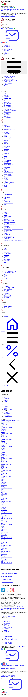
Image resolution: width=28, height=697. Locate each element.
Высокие (6, 213)
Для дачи (6, 278)
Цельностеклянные (9, 237)
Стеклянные (7, 201)
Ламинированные (8, 196)
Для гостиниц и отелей (10, 271)
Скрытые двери (8, 636)
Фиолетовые (7, 161)
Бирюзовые (7, 151)
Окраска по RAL (8, 409)
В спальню (6, 293)
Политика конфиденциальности (9, 9)
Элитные (6, 307)
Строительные (7, 276)
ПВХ (5, 200)
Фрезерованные (8, 236)
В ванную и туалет (9, 287)
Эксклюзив (6, 420)
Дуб (5, 170)
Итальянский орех (8, 172)
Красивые (6, 113)
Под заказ (6, 316)
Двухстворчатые (8, 253)
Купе (5, 248)
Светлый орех (7, 158)
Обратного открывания (10, 257)
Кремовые (6, 149)
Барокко (6, 95)
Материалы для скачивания (8, 668)
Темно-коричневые (9, 164)
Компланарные (8, 216)
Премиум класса (8, 306)
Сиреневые (7, 167)
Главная (6, 385)
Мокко (5, 156)
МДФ (5, 198)
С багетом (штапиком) (10, 222)
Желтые (6, 140)
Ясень (5, 168)
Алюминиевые (8, 194)
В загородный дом (9, 272)
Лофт (5, 99)
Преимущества (8, 627)
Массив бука (7, 413)
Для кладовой (7, 296)
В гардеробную (8, 289)
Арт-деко (6, 96)
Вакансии (6, 628)
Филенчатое (7, 234)
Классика (6, 398)
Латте (5, 154)
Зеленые (6, 144)
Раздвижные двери (9, 638)
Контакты (6, 631)
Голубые (6, 143)
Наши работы (7, 625)
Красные (6, 147)
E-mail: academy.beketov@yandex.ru (9, 15)
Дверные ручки (8, 643)
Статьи (5, 630)
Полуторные (7, 259)
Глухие (5, 215)
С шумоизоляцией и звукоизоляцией (13, 240)
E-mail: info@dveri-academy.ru (8, 616)
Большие (6, 212)
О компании (7, 621)
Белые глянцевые (8, 128)
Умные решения (8, 642)
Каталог (6, 406)
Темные (6, 179)
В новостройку (8, 270)
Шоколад (6, 171)
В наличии (6, 315)
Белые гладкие (7, 126)
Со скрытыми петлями (10, 230)
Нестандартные (8, 217)
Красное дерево (8, 174)
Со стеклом (7, 231)
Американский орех (9, 182)
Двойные (6, 252)
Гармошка (6, 255)
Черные (6, 177)
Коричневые (7, 133)
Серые (5, 135)
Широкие (6, 238)
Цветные (6, 186)
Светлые (6, 178)
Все (5, 397)
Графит (6, 185)
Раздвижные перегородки (10, 639)
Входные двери (8, 640)
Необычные (7, 102)
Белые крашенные (8, 130)
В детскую (6, 290)
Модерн (6, 100)
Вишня (5, 181)
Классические (7, 112)
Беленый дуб (7, 137)
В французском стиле (9, 107)
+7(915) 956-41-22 (5, 7)
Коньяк (6, 157)
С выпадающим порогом (10, 224)
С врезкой (6, 223)
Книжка (6, 256)
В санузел (6, 286)
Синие (5, 142)
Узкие (5, 233)
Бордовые (6, 153)
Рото (5, 262)
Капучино (6, 139)
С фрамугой (7, 227)
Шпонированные (8, 203)
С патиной (6, 226)
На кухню (6, 297)
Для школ (6, 275)
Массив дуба (7, 197)
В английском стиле (9, 109)
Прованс (6, 116)
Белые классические (9, 129)
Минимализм (7, 114)
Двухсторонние (8, 250)
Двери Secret (7, 412)
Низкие (6, 219)
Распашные (7, 260)
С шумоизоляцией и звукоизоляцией (13, 229)
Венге (5, 136)
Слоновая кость (8, 175)
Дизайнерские (7, 98)
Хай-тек (6, 93)
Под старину (7, 105)
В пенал (6, 249)
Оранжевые (7, 146)
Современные (7, 117)
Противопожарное (9, 220)
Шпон (5, 408)
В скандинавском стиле (10, 110)
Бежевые (6, 132)
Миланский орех (8, 184)
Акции (5, 401)
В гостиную (7, 294)
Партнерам (7, 623)
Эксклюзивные (8, 106)
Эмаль (5, 204)
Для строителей (8, 274)
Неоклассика (7, 103)
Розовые (6, 150)
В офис (6, 291)
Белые (5, 125)
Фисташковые (7, 160)
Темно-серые (7, 165)
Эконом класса (8, 304)
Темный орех (7, 163)
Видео (5, 624)
